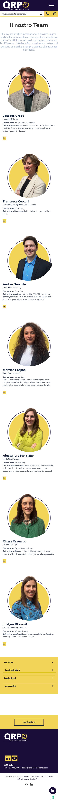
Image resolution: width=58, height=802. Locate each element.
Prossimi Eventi (10, 678)
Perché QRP (8, 662)
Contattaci (29, 721)
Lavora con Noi (10, 686)
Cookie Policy (39, 776)
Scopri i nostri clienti (12, 670)
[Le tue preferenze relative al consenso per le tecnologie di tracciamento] (53, 797)
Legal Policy (28, 776)
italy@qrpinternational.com (35, 767)
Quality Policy (35, 779)
